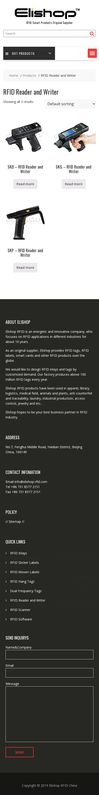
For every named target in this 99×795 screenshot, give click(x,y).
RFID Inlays (18, 553)
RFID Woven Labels (24, 572)
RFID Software (21, 619)
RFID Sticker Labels (24, 562)
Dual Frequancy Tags (26, 591)
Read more (25, 184)
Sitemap (15, 521)
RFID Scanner (20, 610)
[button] (92, 53)
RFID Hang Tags (22, 581)
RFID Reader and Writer (27, 600)
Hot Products (23, 53)
